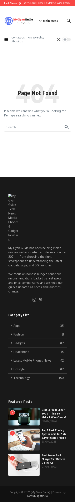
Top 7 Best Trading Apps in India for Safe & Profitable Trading (54, 434)
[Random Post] (58, 39)
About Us (17, 41)
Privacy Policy (36, 37)
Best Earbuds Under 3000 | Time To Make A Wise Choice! (54, 413)
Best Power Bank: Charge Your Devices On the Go (53, 459)
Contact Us (18, 37)
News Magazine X (37, 495)
